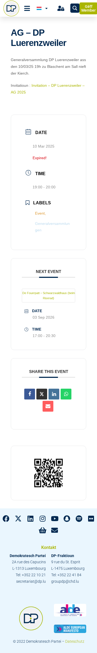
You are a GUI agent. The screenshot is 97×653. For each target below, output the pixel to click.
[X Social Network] (41, 394)
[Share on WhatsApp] (66, 394)
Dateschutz (74, 641)
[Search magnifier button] (74, 8)
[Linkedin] (53, 394)
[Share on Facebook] (29, 394)
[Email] (48, 406)
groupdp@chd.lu (65, 581)
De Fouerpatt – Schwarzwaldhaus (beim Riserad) (48, 295)
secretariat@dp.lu (31, 581)
